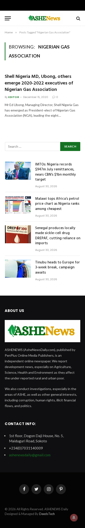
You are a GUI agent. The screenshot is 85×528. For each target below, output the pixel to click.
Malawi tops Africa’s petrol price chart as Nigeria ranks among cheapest (57, 204)
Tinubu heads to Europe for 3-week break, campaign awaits (57, 267)
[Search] (77, 18)
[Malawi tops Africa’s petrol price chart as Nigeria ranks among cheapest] (18, 205)
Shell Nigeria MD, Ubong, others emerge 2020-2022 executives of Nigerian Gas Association (39, 83)
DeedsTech (47, 514)
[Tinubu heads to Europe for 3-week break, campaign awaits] (18, 269)
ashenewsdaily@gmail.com (30, 455)
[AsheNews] (45, 18)
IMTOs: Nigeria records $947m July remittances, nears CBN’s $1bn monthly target (55, 172)
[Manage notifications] (74, 517)
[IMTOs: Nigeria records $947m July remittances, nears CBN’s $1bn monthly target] (18, 171)
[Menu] (8, 18)
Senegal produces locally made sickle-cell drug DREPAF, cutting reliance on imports (57, 235)
